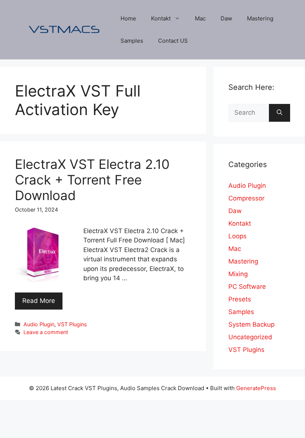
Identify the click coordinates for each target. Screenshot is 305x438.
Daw (226, 18)
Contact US (173, 40)
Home (128, 18)
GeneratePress (256, 388)
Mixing (238, 274)
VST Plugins (72, 324)
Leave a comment (45, 332)
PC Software (247, 286)
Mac (200, 18)
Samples (132, 40)
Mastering (260, 18)
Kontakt (161, 18)
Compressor (246, 198)
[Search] (279, 113)
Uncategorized (250, 337)
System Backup (251, 324)
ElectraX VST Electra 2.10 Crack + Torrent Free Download (92, 179)
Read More (38, 300)
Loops (237, 236)
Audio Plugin (38, 324)
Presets (239, 299)
